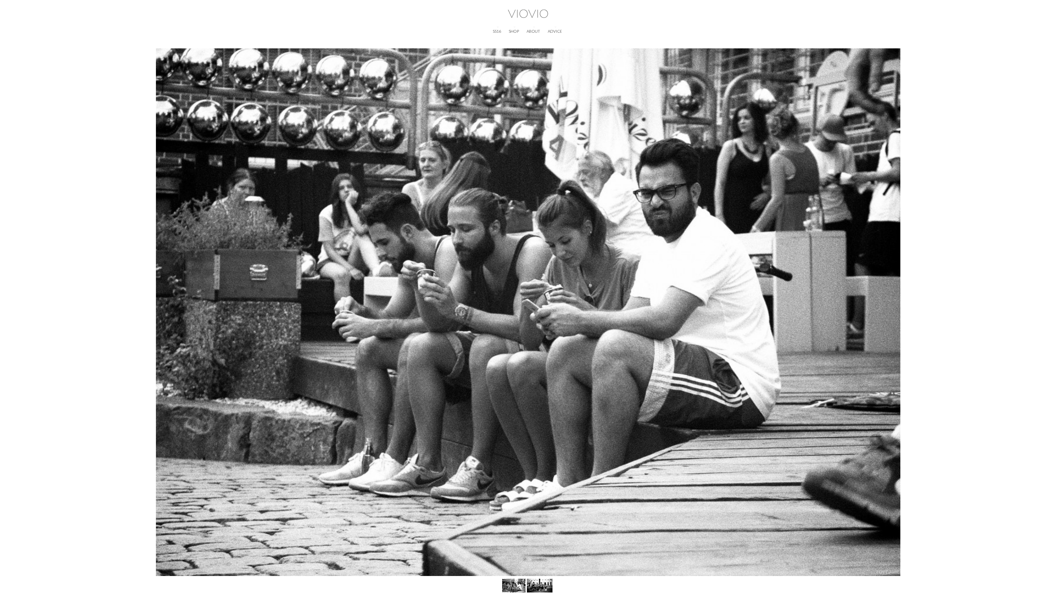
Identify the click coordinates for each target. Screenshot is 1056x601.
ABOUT (533, 31)
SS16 (497, 31)
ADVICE (555, 31)
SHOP (514, 31)
